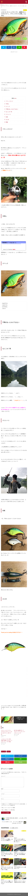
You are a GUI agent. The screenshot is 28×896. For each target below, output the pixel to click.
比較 (6, 116)
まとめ (6, 119)
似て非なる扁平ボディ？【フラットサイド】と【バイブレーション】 (19, 731)
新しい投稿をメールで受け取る (8, 809)
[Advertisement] (14, 67)
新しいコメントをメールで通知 (8, 807)
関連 (6, 122)
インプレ (4, 751)
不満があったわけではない (11, 109)
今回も (6, 103)
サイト (2, 798)
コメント (3, 776)
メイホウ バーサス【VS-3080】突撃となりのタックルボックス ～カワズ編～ (6, 740)
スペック (7, 106)
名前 (2, 788)
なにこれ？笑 (8, 111)
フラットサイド (8, 101)
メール (2, 793)
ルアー (9, 751)
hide (15, 98)
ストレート (7, 114)
